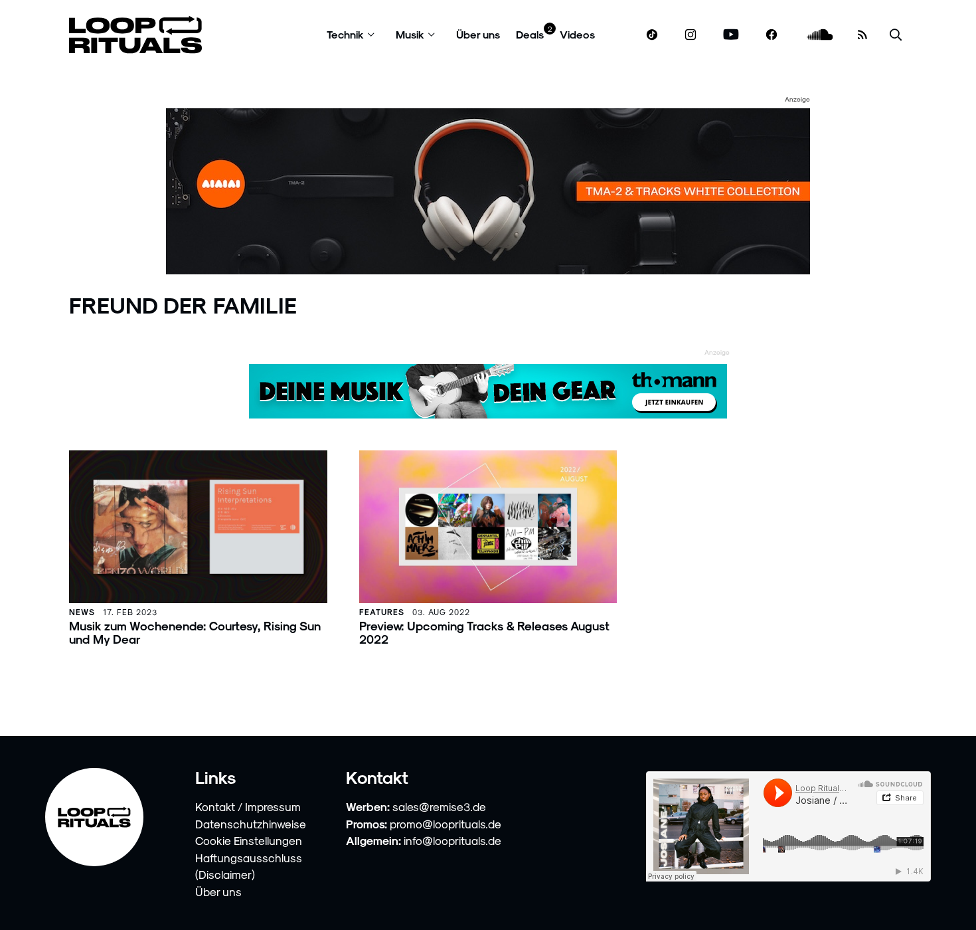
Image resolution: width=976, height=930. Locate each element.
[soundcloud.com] (820, 35)
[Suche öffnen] (896, 35)
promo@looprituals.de (445, 823)
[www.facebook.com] (771, 35)
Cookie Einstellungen (248, 840)
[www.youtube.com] (731, 35)
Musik (410, 34)
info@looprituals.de (452, 840)
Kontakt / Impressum (248, 806)
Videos (577, 34)
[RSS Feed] (862, 35)
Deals (530, 34)
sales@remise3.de (439, 806)
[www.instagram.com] (690, 35)
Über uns (478, 34)
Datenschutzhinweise (250, 823)
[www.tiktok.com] (652, 34)
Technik (345, 34)
